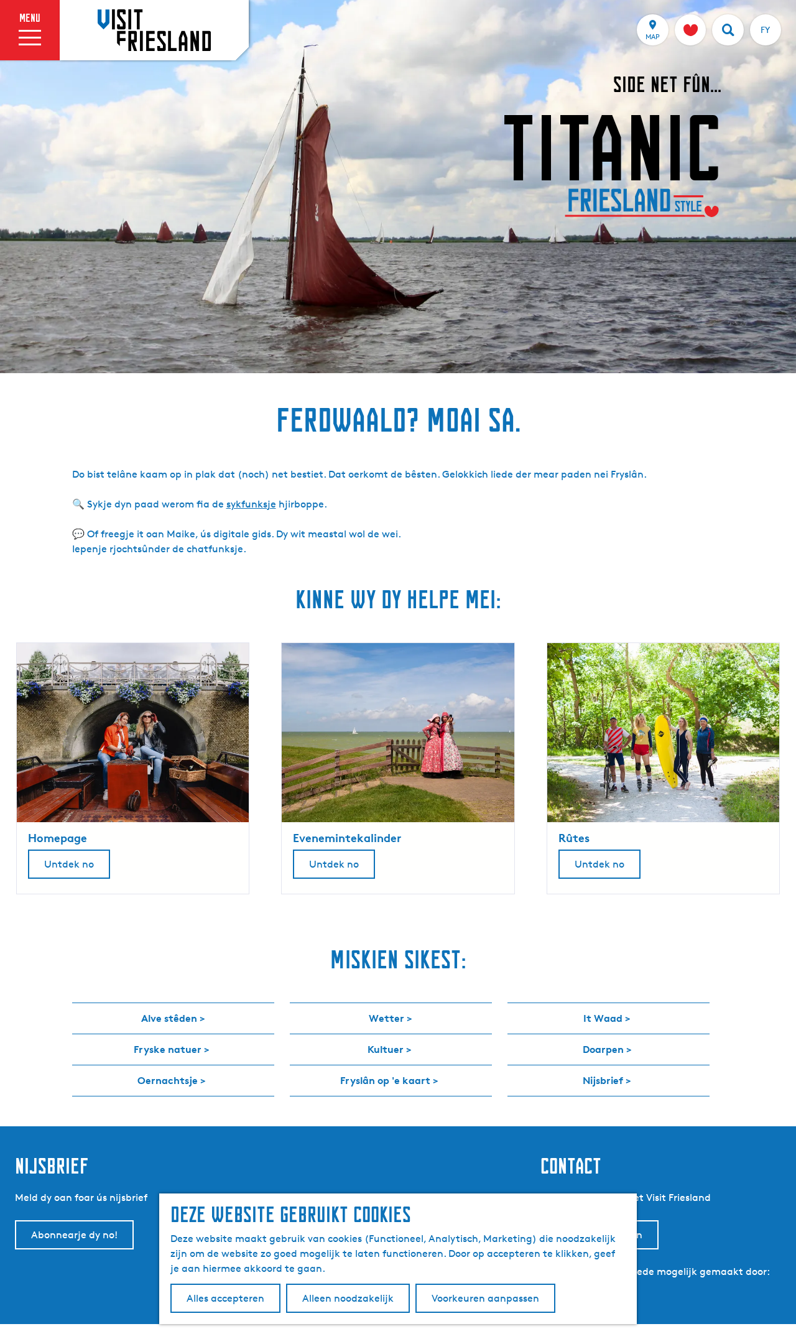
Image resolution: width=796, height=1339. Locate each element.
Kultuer (386, 1049)
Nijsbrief (603, 1080)
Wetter (386, 1018)
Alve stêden (169, 1018)
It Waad (602, 1018)
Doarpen (603, 1049)
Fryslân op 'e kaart (385, 1080)
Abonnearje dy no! (74, 1235)
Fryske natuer (167, 1049)
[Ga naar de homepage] (154, 29)
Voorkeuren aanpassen (485, 1298)
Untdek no (69, 864)
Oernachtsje (167, 1080)
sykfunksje (251, 504)
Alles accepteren (225, 1298)
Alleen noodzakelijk (348, 1298)
